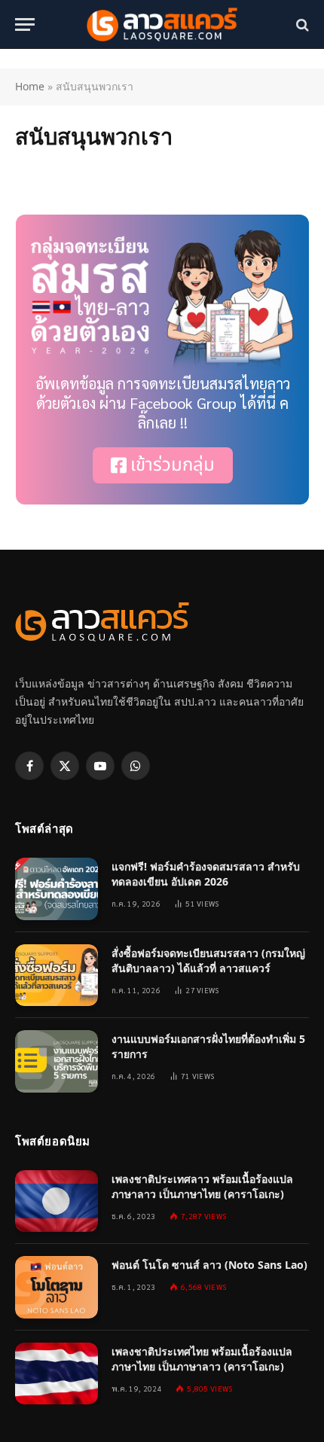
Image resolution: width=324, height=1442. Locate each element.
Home (29, 86)
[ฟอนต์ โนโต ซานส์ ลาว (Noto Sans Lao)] (56, 1287)
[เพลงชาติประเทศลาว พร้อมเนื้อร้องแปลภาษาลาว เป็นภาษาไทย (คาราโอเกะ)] (56, 1201)
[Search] (301, 24)
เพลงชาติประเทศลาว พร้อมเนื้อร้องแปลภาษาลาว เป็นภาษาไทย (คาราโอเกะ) (202, 1186)
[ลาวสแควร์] (162, 24)
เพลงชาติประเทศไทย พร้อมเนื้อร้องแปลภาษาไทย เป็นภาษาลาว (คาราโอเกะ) (202, 1358)
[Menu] (25, 24)
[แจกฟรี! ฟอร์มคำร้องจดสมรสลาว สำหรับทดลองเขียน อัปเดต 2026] (56, 889)
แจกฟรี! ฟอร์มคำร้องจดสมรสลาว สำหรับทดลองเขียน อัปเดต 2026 (206, 874)
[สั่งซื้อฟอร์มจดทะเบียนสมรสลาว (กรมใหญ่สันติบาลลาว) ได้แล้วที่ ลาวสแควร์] (56, 975)
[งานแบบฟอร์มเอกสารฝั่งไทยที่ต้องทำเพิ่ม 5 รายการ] (56, 1061)
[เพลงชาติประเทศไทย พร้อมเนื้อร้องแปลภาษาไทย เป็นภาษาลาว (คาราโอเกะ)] (56, 1374)
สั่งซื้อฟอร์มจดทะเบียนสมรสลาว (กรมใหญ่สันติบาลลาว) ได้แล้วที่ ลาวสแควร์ (208, 960)
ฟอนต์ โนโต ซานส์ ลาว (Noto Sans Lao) (209, 1265)
